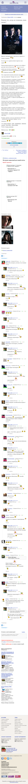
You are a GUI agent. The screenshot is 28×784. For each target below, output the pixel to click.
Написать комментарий (7, 250)
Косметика (3, 6)
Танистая (7, 555)
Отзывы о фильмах (9, 126)
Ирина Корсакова (9, 415)
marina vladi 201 (9, 311)
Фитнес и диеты (18, 733)
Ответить (7, 264)
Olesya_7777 (8, 365)
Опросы (3, 730)
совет (13, 123)
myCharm (3, 717)
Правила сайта (5, 765)
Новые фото (3, 722)
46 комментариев (6, 138)
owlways (7, 515)
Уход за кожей (17, 8)
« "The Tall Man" (4, 150)
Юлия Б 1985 (10, 17)
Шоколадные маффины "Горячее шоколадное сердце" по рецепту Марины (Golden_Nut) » (21, 152)
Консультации (4, 726)
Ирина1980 (9, 358)
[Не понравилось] (22, 261)
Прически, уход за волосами (21, 725)
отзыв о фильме (7, 123)
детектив (24, 123)
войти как (9, 644)
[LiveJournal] (11, 758)
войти (4, 641)
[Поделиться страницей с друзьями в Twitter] (7, 143)
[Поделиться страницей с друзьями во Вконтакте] (4, 143)
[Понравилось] (23, 261)
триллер (3, 125)
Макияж (16, 728)
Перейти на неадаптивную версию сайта (14, 14)
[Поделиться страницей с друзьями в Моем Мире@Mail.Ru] (6, 143)
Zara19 (7, 582)
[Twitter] (8, 758)
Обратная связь (5, 762)
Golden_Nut (8, 261)
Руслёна (7, 400)
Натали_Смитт (9, 540)
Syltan (7, 325)
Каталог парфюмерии (20, 736)
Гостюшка (8, 293)
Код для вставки (14, 144)
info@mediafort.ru (4, 773)
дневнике (19, 17)
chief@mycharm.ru (11, 769)
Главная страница (5, 719)
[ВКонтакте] (2, 758)
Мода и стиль (17, 720)
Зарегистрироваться (7, 640)
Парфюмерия (4, 8)
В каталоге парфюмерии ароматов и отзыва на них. (20, 740)
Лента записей (4, 720)
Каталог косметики (6, 736)
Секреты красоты (18, 719)
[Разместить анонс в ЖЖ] (16, 143)
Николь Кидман (15, 125)
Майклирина (8, 275)
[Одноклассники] (5, 758)
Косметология (17, 726)
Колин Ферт (8, 125)
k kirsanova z (8, 474)
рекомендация (18, 123)
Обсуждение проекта (14, 782)
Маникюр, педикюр (18, 6)
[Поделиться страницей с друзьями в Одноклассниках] (3, 143)
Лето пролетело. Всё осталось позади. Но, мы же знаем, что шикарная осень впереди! (11, 750)
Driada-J (7, 598)
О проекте (3, 761)
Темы (16, 717)
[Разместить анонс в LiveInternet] (11, 143)
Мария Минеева (4, 769)
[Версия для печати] (14, 146)
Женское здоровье (18, 731)
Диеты (2, 728)
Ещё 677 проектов (7, 162)
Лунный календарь (5, 725)
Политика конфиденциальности (9, 767)
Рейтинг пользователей (6, 723)
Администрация (5, 764)
